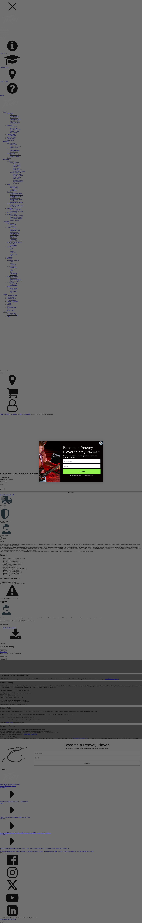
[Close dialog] (101, 443)
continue (81, 471)
